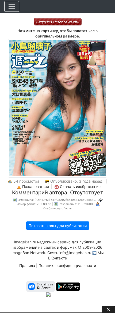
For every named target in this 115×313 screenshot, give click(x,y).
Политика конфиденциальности (67, 265)
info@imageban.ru (75, 252)
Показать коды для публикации (58, 225)
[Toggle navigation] (11, 6)
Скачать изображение (80, 186)
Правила (27, 265)
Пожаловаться (35, 186)
